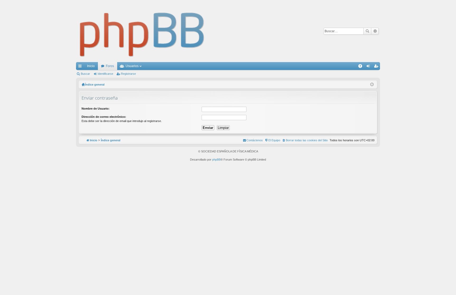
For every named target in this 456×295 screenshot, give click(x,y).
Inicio (91, 66)
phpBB (216, 159)
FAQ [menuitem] (362, 67)
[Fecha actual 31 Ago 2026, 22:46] (372, 84)
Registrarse (128, 73)
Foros (110, 66)
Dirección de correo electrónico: (104, 116)
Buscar (367, 31)
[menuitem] (305, 140)
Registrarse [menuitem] (377, 67)
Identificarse (105, 73)
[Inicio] (142, 31)
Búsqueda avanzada (374, 31)
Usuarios (132, 66)
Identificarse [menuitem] (369, 67)
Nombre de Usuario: (96, 108)
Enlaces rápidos (81, 67)
